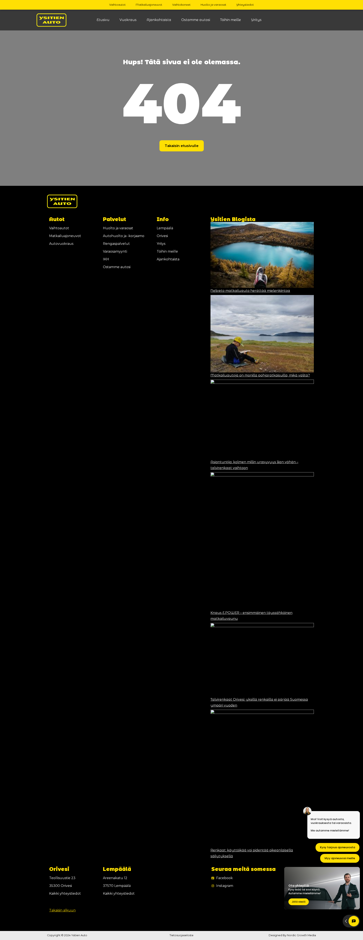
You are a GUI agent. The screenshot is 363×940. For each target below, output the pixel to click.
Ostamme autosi (195, 20)
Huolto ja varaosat (213, 4)
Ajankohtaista (159, 20)
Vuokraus (128, 20)
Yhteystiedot (245, 4)
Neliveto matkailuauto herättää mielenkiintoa (250, 291)
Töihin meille (230, 20)
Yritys (256, 20)
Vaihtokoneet (181, 4)
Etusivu (103, 20)
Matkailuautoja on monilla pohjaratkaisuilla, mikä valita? (260, 375)
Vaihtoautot (117, 4)
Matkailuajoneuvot (149, 4)
